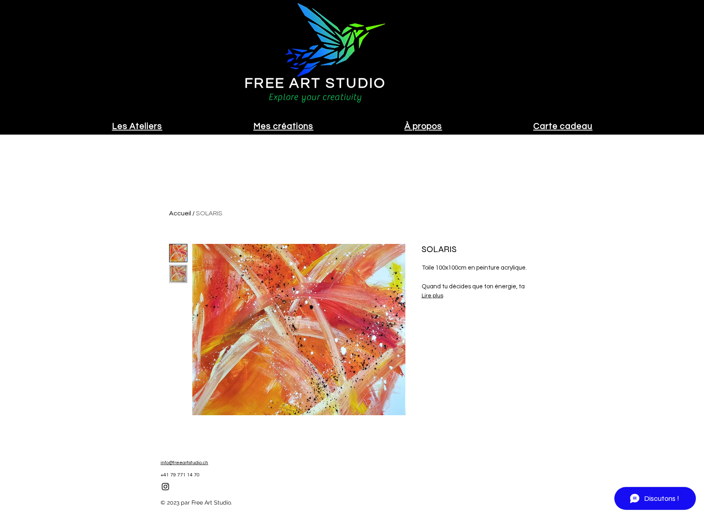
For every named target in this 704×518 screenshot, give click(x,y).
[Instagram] (165, 486)
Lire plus (432, 296)
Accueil (180, 213)
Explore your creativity (315, 97)
